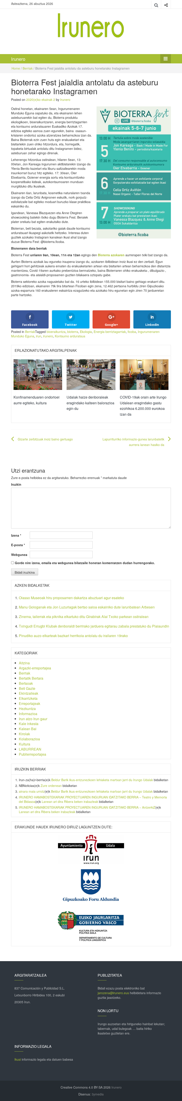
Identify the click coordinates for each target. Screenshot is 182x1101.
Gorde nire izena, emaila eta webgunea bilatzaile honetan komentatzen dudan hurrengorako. (85, 563)
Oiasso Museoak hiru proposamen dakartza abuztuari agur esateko (71, 597)
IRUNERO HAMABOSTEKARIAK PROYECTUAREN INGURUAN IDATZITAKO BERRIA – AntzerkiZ (87, 807)
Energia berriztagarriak (110, 331)
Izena (16, 535)
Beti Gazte (27, 688)
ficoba (132, 331)
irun (38, 336)
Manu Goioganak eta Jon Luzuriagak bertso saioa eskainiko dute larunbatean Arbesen (87, 607)
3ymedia (98, 1094)
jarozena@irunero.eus (113, 993)
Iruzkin (16, 484)
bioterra (72, 331)
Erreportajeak (29, 703)
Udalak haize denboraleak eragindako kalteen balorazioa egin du (90, 403)
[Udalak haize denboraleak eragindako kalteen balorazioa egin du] (91, 374)
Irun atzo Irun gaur (33, 718)
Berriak (28, 68)
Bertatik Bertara (31, 678)
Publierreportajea (32, 754)
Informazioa (28, 713)
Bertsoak (26, 683)
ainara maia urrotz (32, 791)
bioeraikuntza (56, 331)
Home (16, 68)
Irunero (18, 59)
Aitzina (24, 662)
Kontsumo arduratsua (70, 336)
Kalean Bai (27, 728)
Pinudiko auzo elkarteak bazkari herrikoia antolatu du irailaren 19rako (73, 635)
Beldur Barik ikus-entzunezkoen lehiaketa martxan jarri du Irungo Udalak (102, 780)
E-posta (18, 545)
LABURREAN (30, 749)
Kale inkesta (28, 723)
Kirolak (24, 733)
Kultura (24, 744)
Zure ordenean (51, 785)
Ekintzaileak (28, 693)
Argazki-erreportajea (35, 668)
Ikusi (17, 1059)
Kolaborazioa (29, 738)
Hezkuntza (27, 708)
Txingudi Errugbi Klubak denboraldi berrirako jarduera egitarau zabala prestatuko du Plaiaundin (94, 626)
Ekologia (86, 331)
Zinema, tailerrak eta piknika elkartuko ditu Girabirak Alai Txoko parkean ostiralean (83, 616)
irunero (48, 336)
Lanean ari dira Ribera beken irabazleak (70, 801)
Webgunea (19, 554)
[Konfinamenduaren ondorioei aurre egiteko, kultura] (38, 374)
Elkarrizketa (28, 698)
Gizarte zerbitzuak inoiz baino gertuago (45, 439)
